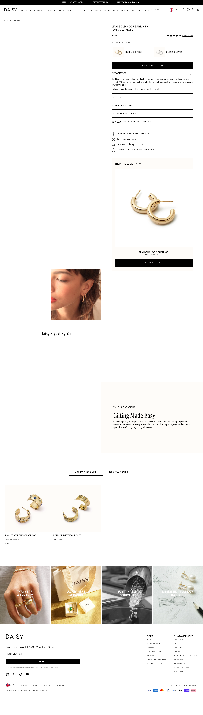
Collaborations (154, 652)
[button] (197, 9)
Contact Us (179, 640)
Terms (24, 685)
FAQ (175, 644)
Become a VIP (179, 664)
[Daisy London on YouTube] (27, 674)
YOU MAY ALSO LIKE (85, 472)
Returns (178, 652)
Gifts (146, 11)
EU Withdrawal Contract (185, 656)
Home (7, 20)
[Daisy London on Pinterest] (14, 674)
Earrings (50, 11)
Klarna (60, 685)
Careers (150, 648)
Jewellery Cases (92, 11)
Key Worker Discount (156, 660)
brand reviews (187, 36)
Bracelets (73, 11)
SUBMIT (43, 662)
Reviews (150, 656)
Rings (61, 11)
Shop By (23, 11)
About (149, 640)
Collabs (136, 11)
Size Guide (178, 672)
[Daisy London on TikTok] (21, 674)
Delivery (178, 648)
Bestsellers (111, 11)
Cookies (48, 685)
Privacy (36, 685)
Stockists (178, 660)
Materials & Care (181, 668)
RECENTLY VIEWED (118, 472)
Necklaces (36, 11)
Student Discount (155, 664)
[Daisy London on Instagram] (8, 674)
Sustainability (153, 644)
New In (124, 11)
